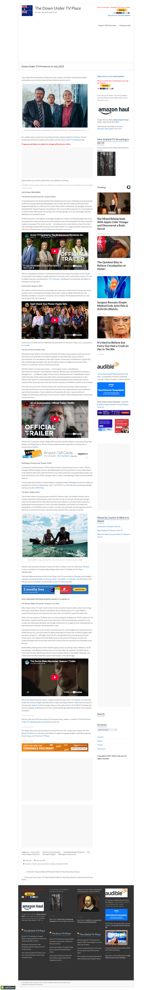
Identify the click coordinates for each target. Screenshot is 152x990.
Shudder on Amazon (44, 579)
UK (116, 129)
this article (74, 708)
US (103, 407)
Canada (124, 402)
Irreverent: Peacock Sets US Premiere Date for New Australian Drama (51, 872)
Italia (125, 404)
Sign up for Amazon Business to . (117, 957)
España (100, 404)
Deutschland (109, 404)
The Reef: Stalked (48, 854)
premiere (59, 864)
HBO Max (40, 488)
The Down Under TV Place (58, 8)
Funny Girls (35, 852)
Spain (111, 129)
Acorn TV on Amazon (52, 279)
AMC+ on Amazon (69, 579)
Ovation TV (78, 700)
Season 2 (35, 705)
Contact (100, 737)
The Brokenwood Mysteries (73, 852)
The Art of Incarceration (51, 852)
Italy (106, 129)
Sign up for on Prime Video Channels (62, 920)
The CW (69, 485)
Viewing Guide (124, 25)
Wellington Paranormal (67, 854)
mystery (53, 864)
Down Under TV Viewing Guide (72, 140)
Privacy (100, 745)
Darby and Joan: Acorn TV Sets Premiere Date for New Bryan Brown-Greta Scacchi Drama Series (57, 878)
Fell (114, 148)
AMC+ (55, 579)
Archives (47, 722)
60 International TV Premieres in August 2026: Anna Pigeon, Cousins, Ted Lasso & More (89, 942)
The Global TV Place (90, 934)
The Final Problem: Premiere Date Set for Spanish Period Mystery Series (61, 949)
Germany (100, 129)
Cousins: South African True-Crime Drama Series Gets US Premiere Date (89, 950)
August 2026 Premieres (107, 25)
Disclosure (101, 749)
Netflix (35, 447)
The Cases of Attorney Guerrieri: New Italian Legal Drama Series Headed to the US (61, 958)
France (120, 126)
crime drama (35, 864)
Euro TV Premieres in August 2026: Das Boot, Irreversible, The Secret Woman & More (62, 941)
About (99, 741)
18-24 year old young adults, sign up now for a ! (117, 925)
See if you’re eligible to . (89, 921)
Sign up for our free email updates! (119, 15)
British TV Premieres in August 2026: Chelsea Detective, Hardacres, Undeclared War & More (34, 938)
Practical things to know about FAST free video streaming (117, 949)
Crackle (27, 345)
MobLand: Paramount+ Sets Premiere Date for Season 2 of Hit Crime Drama (33, 946)
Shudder (77, 576)
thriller (65, 864)
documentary (44, 864)
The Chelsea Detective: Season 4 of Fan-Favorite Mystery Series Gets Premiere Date (34, 955)
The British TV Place (34, 930)
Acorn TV (85, 276)
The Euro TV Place (42, 736)
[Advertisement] (76, 45)
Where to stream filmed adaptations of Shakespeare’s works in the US (89, 890)
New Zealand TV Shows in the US (110, 530)
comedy (27, 864)
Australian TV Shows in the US (108, 526)
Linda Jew (28, 860)
